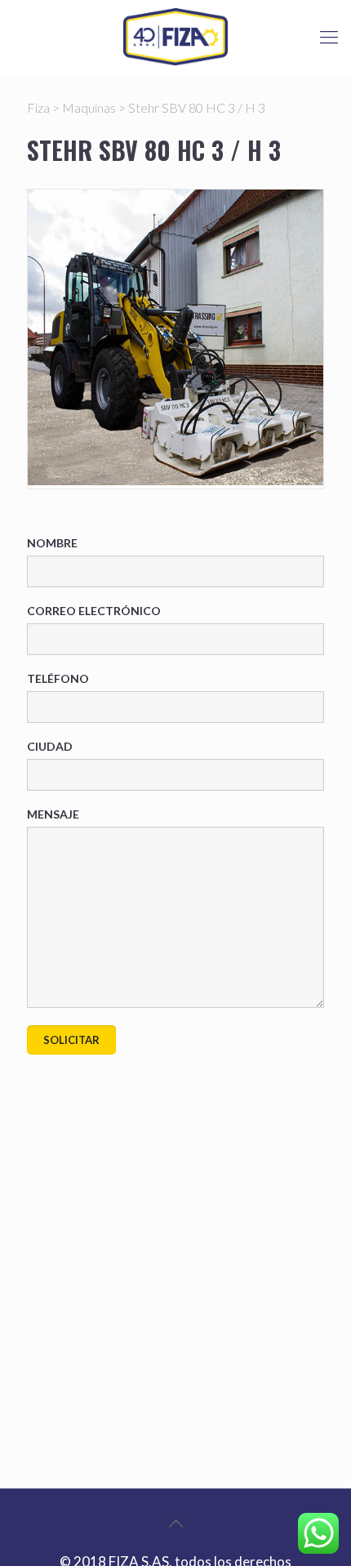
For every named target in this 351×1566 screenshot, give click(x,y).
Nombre (52, 543)
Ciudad (50, 746)
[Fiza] (175, 36)
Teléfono (58, 678)
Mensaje (53, 814)
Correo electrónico (94, 611)
